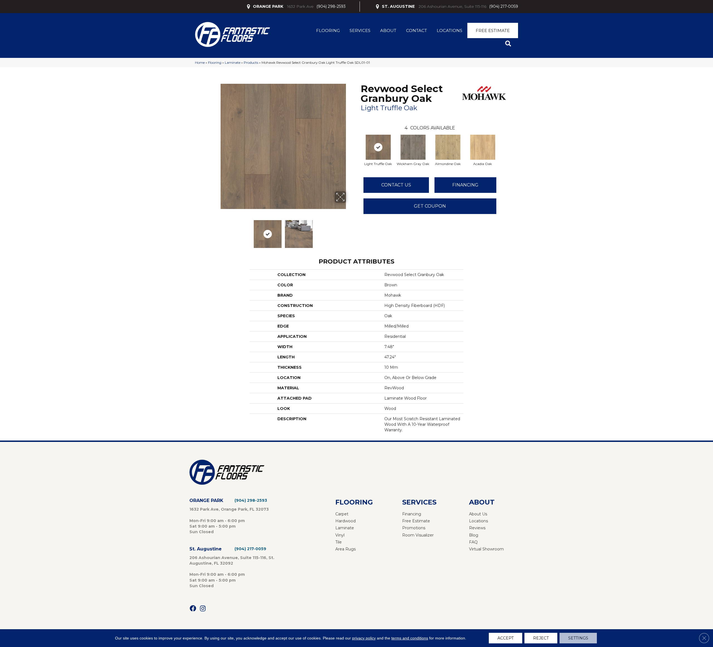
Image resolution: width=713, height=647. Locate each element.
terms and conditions (409, 638)
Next (349, 231)
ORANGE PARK (268, 6)
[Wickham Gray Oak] (413, 147)
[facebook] (193, 608)
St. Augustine (205, 549)
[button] (509, 44)
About (388, 30)
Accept (505, 638)
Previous (216, 231)
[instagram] (203, 608)
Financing (465, 185)
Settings (578, 638)
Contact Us (396, 185)
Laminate (232, 62)
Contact (416, 30)
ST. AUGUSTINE (398, 6)
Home (200, 62)
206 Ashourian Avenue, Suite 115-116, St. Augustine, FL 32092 (231, 560)
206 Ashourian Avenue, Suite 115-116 (452, 6)
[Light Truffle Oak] (378, 147)
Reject (541, 638)
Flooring (328, 30)
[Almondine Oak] (448, 147)
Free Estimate (493, 30)
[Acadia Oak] (483, 147)
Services (360, 30)
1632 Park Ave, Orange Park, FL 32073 (229, 509)
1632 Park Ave (300, 6)
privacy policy (364, 638)
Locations (449, 30)
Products (251, 62)
